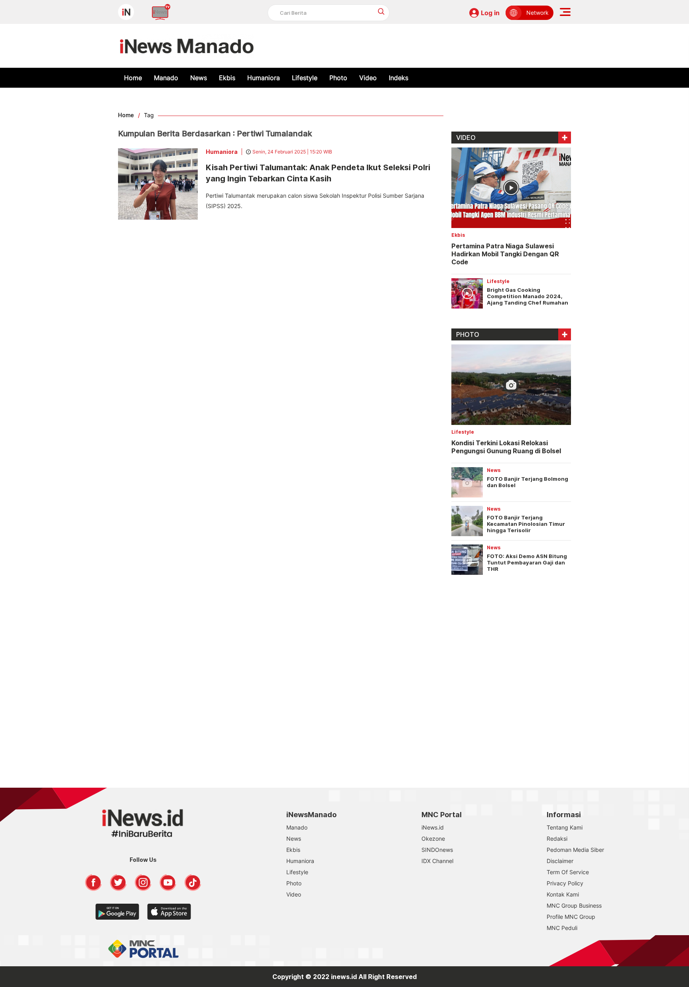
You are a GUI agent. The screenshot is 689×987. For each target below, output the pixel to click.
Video (368, 78)
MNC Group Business (574, 905)
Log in (490, 13)
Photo (338, 78)
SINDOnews (437, 849)
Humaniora (263, 78)
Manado (166, 78)
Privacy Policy (565, 883)
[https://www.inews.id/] (187, 46)
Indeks (398, 78)
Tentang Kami (565, 827)
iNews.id (432, 827)
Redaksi (557, 838)
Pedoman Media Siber (575, 849)
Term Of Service (568, 872)
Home (133, 78)
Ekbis (227, 78)
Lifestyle (304, 78)
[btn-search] (381, 11)
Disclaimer (560, 860)
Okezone (433, 838)
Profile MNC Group (571, 916)
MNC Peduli (562, 927)
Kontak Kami (563, 894)
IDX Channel (437, 860)
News (198, 78)
